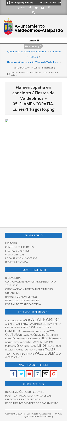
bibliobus (10, 327)
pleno (50, 345)
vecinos (9, 357)
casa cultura (43, 327)
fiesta (37, 338)
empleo (54, 335)
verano (18, 357)
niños (42, 345)
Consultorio (40, 331)
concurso (27, 331)
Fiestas (46, 338)
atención (34, 324)
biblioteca (22, 327)
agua (26, 320)
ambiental (22, 323)
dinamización (28, 334)
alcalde (10, 323)
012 (7, 320)
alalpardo (45, 319)
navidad (30, 346)
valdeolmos (48, 353)
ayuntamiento (50, 324)
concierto (13, 331)
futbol (57, 338)
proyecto (20, 349)
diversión (43, 334)
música (18, 345)
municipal (47, 342)
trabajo (30, 354)
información (21, 342)
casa (32, 327)
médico (9, 345)
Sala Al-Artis (35, 349)
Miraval (34, 342)
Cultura (12, 334)
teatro (10, 353)
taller (50, 349)
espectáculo (12, 338)
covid (51, 331)
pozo (58, 345)
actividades (16, 320)
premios (9, 349)
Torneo (20, 353)
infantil (9, 342)
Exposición (27, 338)
